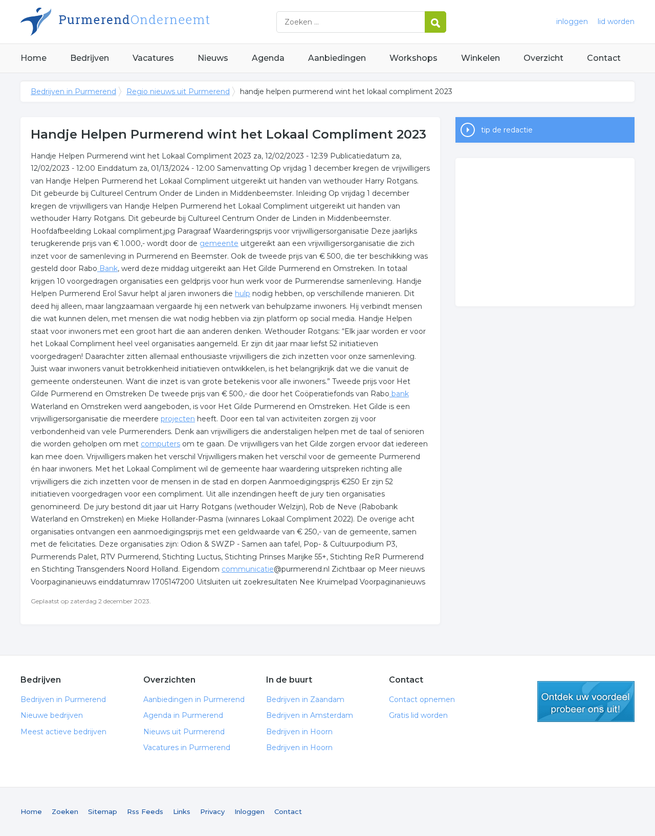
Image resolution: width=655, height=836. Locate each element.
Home (33, 58)
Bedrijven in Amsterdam (309, 715)
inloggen (572, 21)
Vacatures (153, 58)
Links (181, 811)
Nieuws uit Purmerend (184, 731)
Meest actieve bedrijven (63, 731)
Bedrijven (89, 58)
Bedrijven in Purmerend (148, 22)
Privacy (212, 811)
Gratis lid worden (418, 715)
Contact (604, 58)
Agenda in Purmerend (183, 715)
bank (399, 393)
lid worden (616, 21)
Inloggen (249, 811)
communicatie (248, 569)
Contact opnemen (422, 699)
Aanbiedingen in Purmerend (194, 699)
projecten (178, 418)
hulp (242, 293)
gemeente (219, 243)
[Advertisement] (545, 232)
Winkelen (480, 58)
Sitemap (102, 811)
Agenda (268, 58)
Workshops (413, 58)
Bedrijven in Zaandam (305, 699)
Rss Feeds (145, 811)
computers (160, 443)
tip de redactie (507, 129)
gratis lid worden (586, 701)
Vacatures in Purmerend (186, 747)
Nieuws (213, 58)
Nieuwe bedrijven (51, 715)
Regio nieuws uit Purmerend (178, 91)
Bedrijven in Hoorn (299, 731)
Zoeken (65, 811)
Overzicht (543, 58)
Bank (107, 268)
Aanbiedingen (337, 58)
